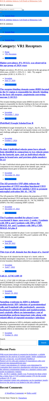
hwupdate (8, 78)
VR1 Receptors (10, 58)
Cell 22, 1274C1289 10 (11, 276)
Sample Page (10, 16)
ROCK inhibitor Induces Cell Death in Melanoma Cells (21, 1)
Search (2, 339)
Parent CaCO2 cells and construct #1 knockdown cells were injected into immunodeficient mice (22, 362)
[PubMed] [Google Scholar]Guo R (16, 123)
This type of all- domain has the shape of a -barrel (24, 252)
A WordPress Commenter (14, 393)
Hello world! (31, 393)
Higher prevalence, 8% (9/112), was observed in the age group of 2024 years (23, 64)
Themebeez (22, 398)
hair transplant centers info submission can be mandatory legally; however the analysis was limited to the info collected (24, 381)
